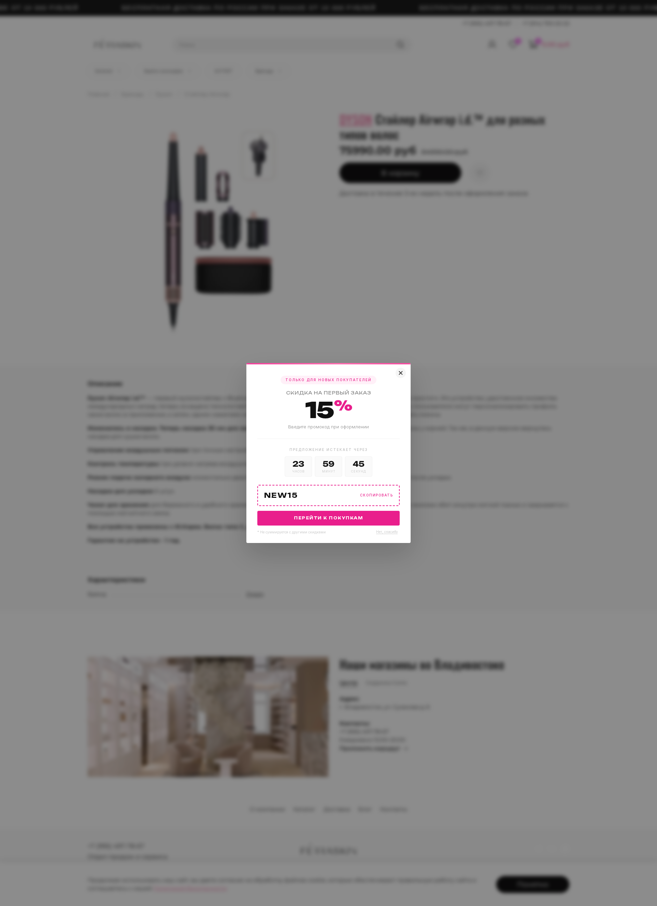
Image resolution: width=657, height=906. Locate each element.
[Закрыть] (401, 373)
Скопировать (376, 495)
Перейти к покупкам (328, 518)
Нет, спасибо (387, 532)
